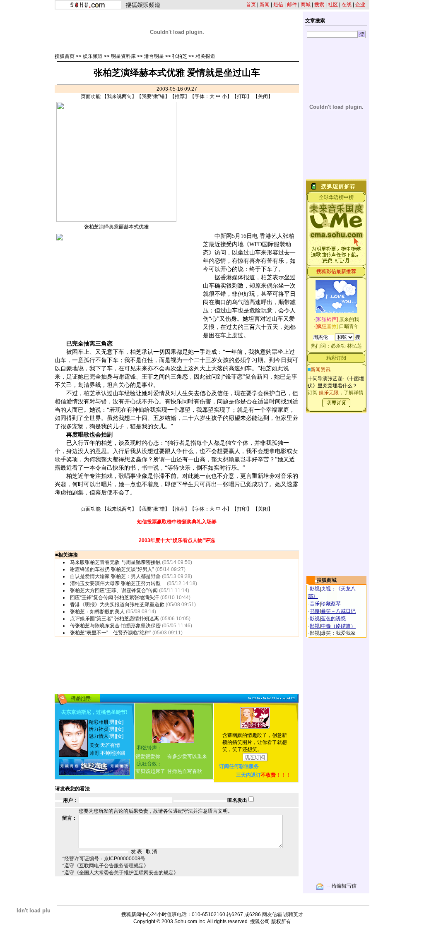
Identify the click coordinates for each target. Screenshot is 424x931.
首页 (251, 4)
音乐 (315, 604)
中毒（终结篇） (338, 626)
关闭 (263, 96)
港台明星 (154, 56)
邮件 (292, 4)
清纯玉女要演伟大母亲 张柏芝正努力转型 (118, 583)
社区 (333, 4)
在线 (347, 4)
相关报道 (205, 56)
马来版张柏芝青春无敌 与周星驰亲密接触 (115, 562)
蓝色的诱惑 (333, 618)
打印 (242, 96)
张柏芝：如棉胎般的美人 (97, 611)
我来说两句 (119, 96)
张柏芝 (179, 56)
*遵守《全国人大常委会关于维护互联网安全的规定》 (120, 873)
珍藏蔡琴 (331, 604)
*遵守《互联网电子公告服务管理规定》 (105, 866)
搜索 (319, 4)
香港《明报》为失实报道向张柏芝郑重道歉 (117, 604)
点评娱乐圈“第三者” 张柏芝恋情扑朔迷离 (114, 618)
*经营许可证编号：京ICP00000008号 (103, 858)
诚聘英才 (293, 914)
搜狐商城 (327, 580)
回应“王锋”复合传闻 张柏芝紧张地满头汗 (114, 597)
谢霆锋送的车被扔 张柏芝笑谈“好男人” (112, 569)
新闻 (265, 4)
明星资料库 (123, 56)
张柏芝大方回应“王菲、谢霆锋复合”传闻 (114, 590)
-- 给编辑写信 (342, 886)
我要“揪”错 (153, 96)
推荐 (180, 96)
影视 (315, 589)
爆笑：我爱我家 (338, 633)
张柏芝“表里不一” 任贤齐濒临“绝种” (110, 633)
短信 (278, 4)
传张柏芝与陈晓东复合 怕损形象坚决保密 (115, 626)
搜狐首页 (65, 56)
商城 (306, 4)
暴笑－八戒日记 (338, 611)
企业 (360, 4)
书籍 (315, 611)
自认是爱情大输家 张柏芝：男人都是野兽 (115, 576)
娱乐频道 (93, 56)
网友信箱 (272, 914)
